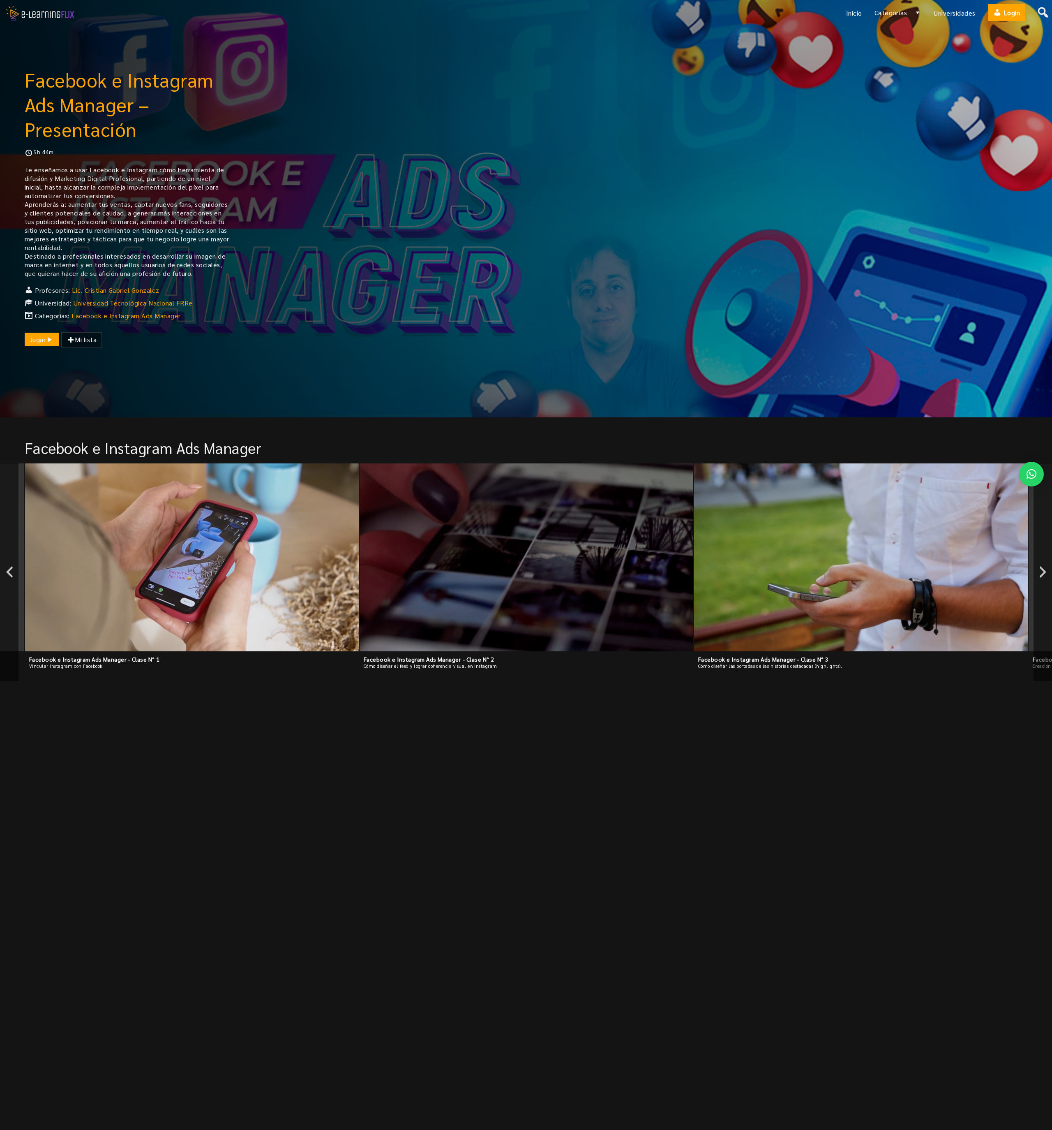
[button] (1031, 474)
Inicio (854, 13)
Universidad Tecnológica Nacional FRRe (133, 303)
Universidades (954, 13)
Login (1010, 12)
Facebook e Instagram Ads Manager (126, 315)
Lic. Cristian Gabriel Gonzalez (115, 290)
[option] (192, 572)
